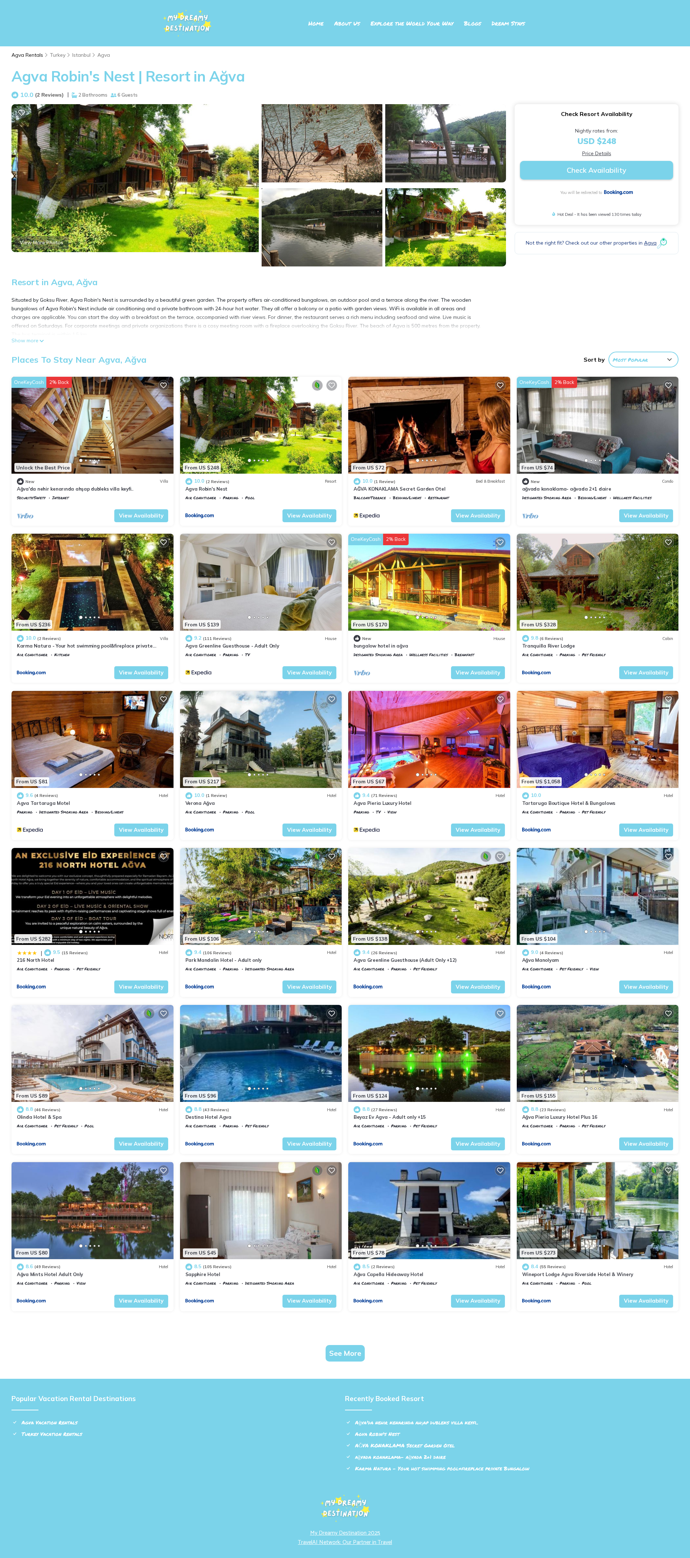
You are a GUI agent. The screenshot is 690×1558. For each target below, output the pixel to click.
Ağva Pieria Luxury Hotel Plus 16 (560, 1117)
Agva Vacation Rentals (50, 1422)
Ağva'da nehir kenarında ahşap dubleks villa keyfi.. (75, 489)
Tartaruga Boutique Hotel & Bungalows (569, 803)
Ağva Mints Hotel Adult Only (50, 1274)
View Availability (141, 515)
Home (315, 23)
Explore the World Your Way (412, 23)
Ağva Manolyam (540, 960)
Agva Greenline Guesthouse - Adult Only (232, 646)
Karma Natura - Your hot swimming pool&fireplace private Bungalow (442, 1468)
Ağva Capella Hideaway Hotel (388, 1274)
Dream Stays (508, 23)
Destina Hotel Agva (208, 1117)
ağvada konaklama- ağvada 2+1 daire (566, 489)
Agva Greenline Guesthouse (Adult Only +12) (405, 960)
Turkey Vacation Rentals (52, 1433)
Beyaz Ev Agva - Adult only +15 (390, 1117)
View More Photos (41, 242)
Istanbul (81, 55)
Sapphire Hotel (202, 1274)
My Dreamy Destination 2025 (345, 1533)
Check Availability (596, 170)
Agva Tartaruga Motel (43, 803)
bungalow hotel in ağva (381, 646)
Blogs (472, 23)
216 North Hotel (35, 960)
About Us (347, 23)
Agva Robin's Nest (206, 489)
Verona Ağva (200, 803)
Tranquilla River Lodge (548, 646)
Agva (103, 55)
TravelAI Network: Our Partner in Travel (345, 1542)
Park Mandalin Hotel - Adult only (223, 960)
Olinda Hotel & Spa (39, 1117)
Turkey (57, 55)
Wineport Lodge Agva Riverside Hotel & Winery (578, 1274)
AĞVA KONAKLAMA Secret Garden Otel (399, 489)
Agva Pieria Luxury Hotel (382, 803)
